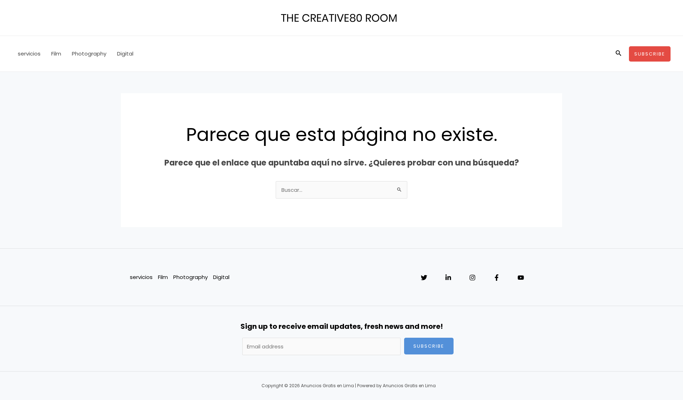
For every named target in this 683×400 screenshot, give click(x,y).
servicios (29, 53)
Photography (89, 53)
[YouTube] (521, 277)
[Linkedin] (448, 277)
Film (56, 53)
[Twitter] (424, 277)
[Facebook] (496, 277)
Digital (125, 53)
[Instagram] (472, 277)
